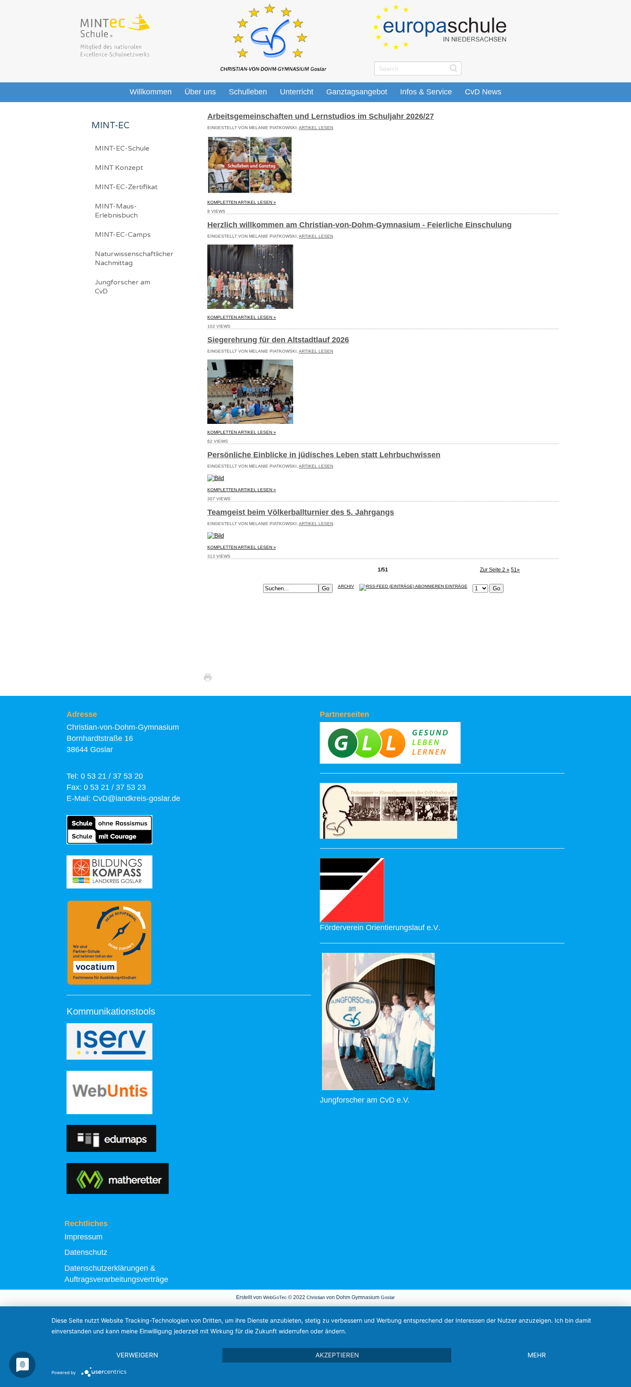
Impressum (83, 1237)
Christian (315, 1297)
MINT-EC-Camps (123, 234)
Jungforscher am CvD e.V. (365, 1100)
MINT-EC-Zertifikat (126, 187)
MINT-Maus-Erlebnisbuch (116, 211)
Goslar (388, 1297)
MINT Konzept (119, 167)
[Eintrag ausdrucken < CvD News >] (210, 677)
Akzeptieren (337, 1355)
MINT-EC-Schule (122, 148)
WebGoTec (275, 1297)
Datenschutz (85, 1252)
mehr (537, 1355)
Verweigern (137, 1355)
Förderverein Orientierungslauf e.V (379, 927)
